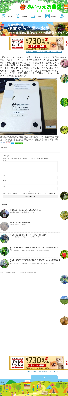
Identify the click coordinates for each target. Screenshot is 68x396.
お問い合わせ (21, 384)
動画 (1, 386)
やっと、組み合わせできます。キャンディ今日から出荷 (28, 235)
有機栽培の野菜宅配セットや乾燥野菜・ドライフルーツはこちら (44, 52)
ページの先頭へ (44, 377)
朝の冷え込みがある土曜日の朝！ (20, 222)
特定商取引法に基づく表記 (42, 382)
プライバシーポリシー (41, 384)
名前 (4, 175)
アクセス (20, 382)
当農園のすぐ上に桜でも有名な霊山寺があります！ (26, 210)
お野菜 (2, 382)
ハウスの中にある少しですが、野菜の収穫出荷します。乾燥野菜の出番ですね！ (34, 248)
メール (5, 180)
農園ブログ (3, 388)
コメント (5, 160)
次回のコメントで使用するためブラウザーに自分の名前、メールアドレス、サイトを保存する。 (29, 193)
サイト (4, 186)
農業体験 (2, 384)
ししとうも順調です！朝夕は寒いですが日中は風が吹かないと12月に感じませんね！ (35, 260)
